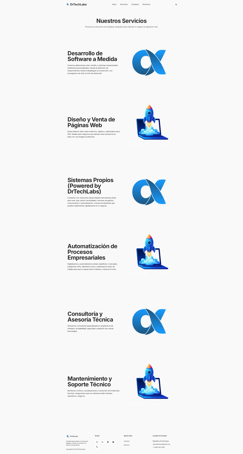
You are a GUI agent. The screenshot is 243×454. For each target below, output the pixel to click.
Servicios (124, 4)
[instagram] (97, 442)
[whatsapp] (102, 442)
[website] (108, 442)
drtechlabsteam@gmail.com (161, 444)
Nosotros (146, 4)
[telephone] (97, 447)
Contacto (135, 4)
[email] (113, 442)
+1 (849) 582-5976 (159, 447)
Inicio (114, 4)
